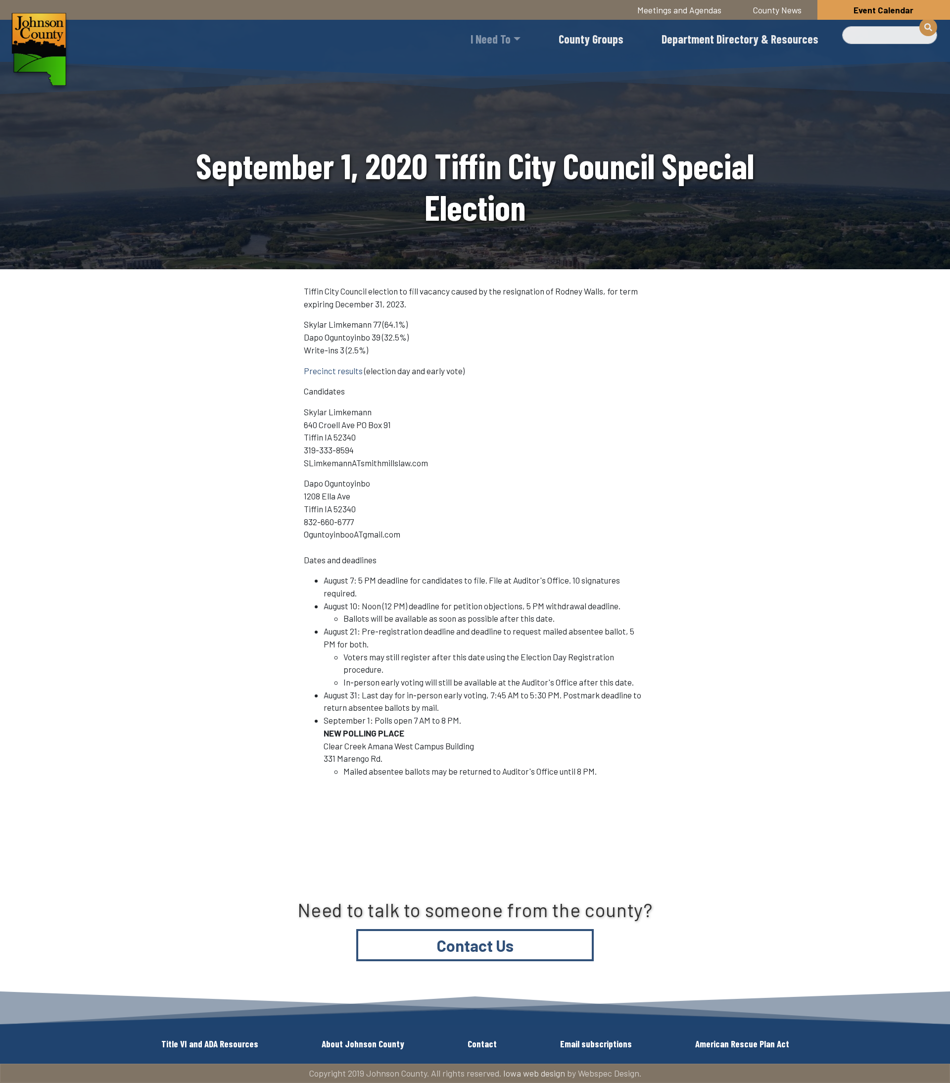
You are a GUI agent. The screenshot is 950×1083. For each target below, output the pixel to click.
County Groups (591, 39)
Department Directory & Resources (740, 39)
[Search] (928, 27)
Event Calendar (883, 9)
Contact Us (475, 945)
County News (777, 9)
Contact (482, 1043)
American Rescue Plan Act (742, 1043)
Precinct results (333, 371)
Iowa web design (534, 1073)
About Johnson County (363, 1043)
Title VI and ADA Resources (209, 1043)
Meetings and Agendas (679, 9)
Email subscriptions (596, 1043)
